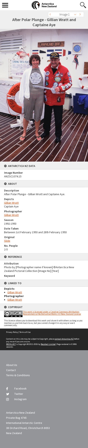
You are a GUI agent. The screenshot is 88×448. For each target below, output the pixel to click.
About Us (11, 365)
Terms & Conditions (18, 375)
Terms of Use (24, 332)
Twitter (18, 394)
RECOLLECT (11, 344)
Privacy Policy (12, 332)
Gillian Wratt (11, 203)
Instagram (20, 399)
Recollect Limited (48, 344)
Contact (11, 370)
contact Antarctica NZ (64, 339)
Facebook (20, 388)
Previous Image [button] (51, 14)
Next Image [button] (81, 14)
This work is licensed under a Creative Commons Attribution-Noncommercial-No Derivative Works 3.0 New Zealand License (52, 312)
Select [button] (76, 14)
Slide (7, 241)
